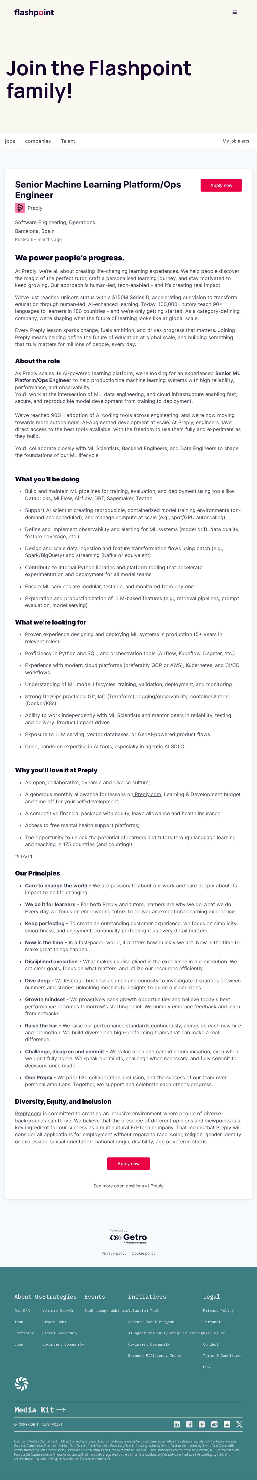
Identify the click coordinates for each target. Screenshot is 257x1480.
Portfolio (24, 1333)
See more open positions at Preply (128, 1185)
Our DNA (22, 1310)
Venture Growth (57, 1310)
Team (18, 1321)
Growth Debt (54, 1321)
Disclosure (214, 1333)
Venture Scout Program (151, 1321)
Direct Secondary (59, 1333)
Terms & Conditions (223, 1355)
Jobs (18, 1344)
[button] (235, 12)
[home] (34, 13)
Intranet (212, 1321)
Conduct (210, 1344)
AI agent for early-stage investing (165, 1333)
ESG (206, 1366)
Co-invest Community (63, 1344)
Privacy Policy (218, 1310)
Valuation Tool (143, 1310)
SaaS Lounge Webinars (106, 1310)
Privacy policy (114, 1253)
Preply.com (147, 794)
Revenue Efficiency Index (154, 1355)
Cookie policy (144, 1253)
